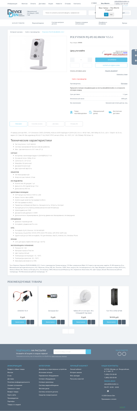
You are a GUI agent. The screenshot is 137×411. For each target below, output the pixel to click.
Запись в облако (15, 269)
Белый (104, 269)
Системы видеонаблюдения (49, 385)
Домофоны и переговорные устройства (53, 369)
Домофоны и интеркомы (103, 23)
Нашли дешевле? (111, 71)
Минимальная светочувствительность (22, 267)
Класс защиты (71, 267)
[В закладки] (28, 322)
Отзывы (68, 4)
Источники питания (45, 372)
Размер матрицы (61, 265)
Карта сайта (11, 395)
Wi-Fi (120, 267)
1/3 (68, 265)
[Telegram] (105, 391)
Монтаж (25, 4)
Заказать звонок (109, 381)
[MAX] (109, 390)
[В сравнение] (32, 322)
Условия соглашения (14, 385)
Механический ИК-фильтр (61, 269)
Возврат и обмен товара (16, 369)
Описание (18, 124)
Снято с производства (48, 265)
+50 (19, 272)
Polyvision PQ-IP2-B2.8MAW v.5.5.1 (30, 265)
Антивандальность (85, 267)
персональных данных (59, 356)
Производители (12, 398)
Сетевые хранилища (46, 382)
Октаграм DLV (53, 311)
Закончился (19, 322)
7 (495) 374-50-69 (110, 374)
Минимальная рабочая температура (33, 272)
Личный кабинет (75, 369)
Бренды (124, 23)
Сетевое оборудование (47, 379)
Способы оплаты (37, 124)
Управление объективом (81, 269)
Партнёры (11, 401)
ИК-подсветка (116, 265)
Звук (96, 267)
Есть (122, 265)
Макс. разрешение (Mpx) (77, 265)
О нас (9, 375)
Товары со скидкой (14, 404)
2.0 (87, 265)
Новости (59, 4)
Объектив (41, 267)
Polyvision (16, 265)
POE (51, 267)
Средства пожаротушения (48, 395)
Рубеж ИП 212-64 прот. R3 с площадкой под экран (84, 312)
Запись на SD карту (30, 269)
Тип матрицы (44, 269)
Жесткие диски (44, 388)
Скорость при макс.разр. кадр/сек (98, 265)
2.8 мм (47, 267)
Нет (54, 267)
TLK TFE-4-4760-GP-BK (114, 311)
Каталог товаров (18, 23)
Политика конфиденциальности (18, 382)
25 (110, 265)
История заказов (76, 372)
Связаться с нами (13, 388)
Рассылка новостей (77, 379)
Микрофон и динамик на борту (108, 267)
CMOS (51, 269)
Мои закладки (75, 375)
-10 (46, 272)
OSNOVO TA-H (23, 311)
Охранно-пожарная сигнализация (81, 23)
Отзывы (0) (74, 124)
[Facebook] (119, 354)
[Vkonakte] (124, 354)
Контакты (77, 4)
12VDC (64, 267)
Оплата (33, 4)
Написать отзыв (122, 74)
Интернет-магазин (16, 32)
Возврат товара (12, 392)
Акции (50, 4)
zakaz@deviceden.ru (121, 1)
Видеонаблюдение (38, 23)
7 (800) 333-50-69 (121, 4)
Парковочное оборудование (49, 375)
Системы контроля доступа (58, 23)
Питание (59, 267)
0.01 (36, 267)
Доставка (42, 4)
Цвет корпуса (97, 269)
